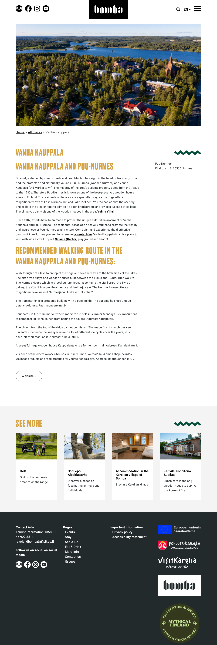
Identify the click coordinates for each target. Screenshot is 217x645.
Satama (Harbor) (66, 239)
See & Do (71, 542)
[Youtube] (44, 567)
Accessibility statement (129, 537)
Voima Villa (105, 211)
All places (35, 132)
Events (70, 532)
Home (20, 132)
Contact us (73, 556)
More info (72, 551)
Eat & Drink (73, 547)
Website (28, 376)
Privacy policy (122, 532)
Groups (70, 561)
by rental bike (83, 234)
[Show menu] (197, 8)
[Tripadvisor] (19, 567)
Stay (68, 537)
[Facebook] (27, 567)
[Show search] (178, 9)
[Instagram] (35, 567)
